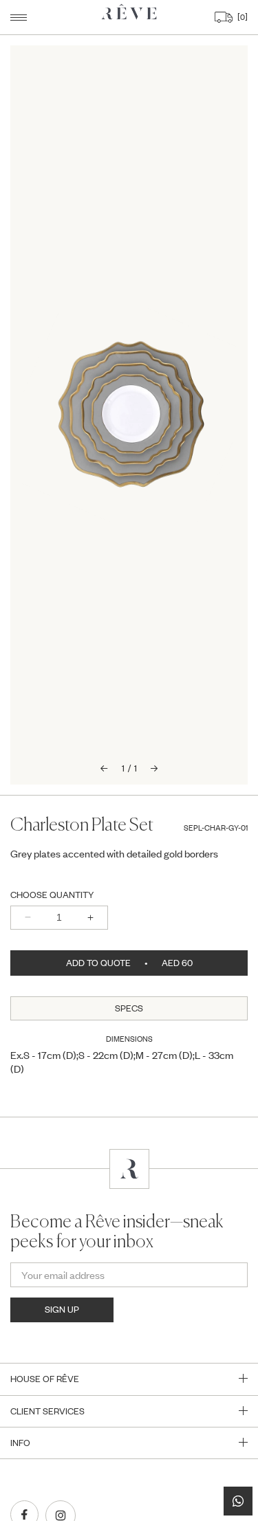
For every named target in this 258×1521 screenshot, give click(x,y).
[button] (18, 17)
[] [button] (241, 17)
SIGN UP (62, 1309)
